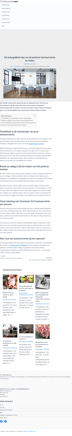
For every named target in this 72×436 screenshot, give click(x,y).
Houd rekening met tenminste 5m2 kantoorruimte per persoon (19, 122)
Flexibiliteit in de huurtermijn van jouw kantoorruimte (16, 118)
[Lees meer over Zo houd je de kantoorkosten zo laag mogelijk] (10, 330)
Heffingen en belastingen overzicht (8, 415)
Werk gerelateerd (5, 19)
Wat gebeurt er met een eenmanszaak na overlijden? (41, 344)
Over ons (2, 407)
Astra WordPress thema (31, 431)
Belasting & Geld (6, 11)
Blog (3, 26)
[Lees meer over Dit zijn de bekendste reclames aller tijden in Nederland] (26, 278)
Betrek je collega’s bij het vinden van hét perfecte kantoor (17, 120)
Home (1, 404)
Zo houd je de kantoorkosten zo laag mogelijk (9, 343)
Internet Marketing (6, 8)
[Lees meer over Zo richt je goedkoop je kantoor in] (26, 328)
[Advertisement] (29, 43)
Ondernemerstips (5, 4)
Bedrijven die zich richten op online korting (8, 295)
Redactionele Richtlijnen (6, 410)
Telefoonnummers (6, 22)
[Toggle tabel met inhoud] (34, 115)
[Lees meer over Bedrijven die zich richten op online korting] (10, 281)
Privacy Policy (3, 417)
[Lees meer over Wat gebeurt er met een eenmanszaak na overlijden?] (42, 331)
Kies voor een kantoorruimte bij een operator (14, 125)
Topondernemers (5, 15)
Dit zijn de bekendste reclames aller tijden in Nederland (26, 288)
